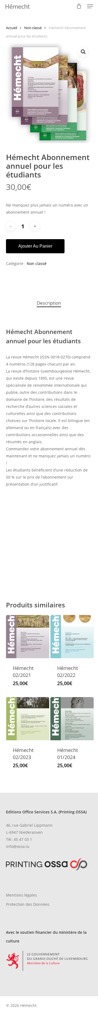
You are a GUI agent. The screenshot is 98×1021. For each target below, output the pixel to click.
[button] (90, 6)
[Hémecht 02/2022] (72, 636)
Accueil (11, 27)
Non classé (33, 27)
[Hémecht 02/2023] (27, 718)
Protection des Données (27, 904)
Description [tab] (49, 303)
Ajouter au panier (35, 246)
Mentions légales (21, 895)
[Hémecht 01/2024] (72, 718)
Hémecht (17, 6)
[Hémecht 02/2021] (27, 636)
